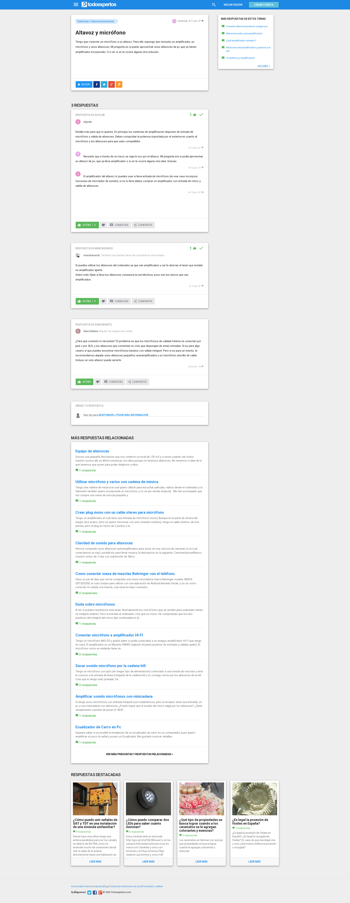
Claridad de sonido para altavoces (104, 543)
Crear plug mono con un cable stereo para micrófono (119, 512)
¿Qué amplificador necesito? (241, 40)
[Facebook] (94, 892)
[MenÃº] (76, 4)
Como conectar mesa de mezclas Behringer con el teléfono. (125, 573)
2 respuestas (88, 593)
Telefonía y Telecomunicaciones (95, 21)
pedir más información (132, 415)
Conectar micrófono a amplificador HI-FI (109, 635)
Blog (105, 886)
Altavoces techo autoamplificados (244, 33)
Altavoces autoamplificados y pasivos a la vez (248, 49)
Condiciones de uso (130, 886)
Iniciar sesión (233, 4)
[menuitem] (96, 84)
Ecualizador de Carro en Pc (98, 727)
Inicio (74, 886)
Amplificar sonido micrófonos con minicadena (114, 696)
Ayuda (98, 886)
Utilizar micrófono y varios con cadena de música (116, 482)
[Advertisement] (139, 65)
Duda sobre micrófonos (95, 604)
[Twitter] (88, 892)
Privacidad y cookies (152, 886)
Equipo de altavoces (92, 451)
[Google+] (99, 892)
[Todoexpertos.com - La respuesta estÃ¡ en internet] (99, 4)
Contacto (114, 886)
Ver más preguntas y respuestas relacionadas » (139, 754)
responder (106, 415)
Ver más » (263, 66)
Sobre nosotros (86, 886)
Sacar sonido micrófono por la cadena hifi (110, 666)
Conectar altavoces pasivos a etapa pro (247, 26)
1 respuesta (87, 470)
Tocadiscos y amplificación (240, 58)
